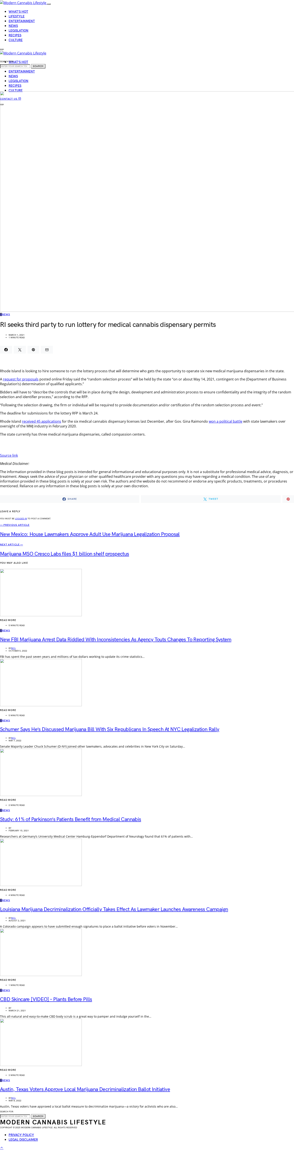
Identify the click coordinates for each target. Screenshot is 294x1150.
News (13, 26)
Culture (16, 40)
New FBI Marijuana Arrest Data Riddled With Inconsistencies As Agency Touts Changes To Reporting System (115, 639)
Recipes (15, 35)
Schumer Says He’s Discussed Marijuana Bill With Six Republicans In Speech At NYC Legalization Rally (109, 729)
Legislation (18, 31)
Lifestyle (17, 16)
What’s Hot (18, 12)
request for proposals (21, 379)
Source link (9, 455)
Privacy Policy (21, 1135)
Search (38, 66)
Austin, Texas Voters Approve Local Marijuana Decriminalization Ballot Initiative (85, 1089)
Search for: (7, 61)
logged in (21, 518)
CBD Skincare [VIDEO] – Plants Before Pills (46, 999)
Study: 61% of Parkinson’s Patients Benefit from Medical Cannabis (70, 819)
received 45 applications (41, 421)
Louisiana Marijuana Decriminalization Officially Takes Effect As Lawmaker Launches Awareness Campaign (114, 909)
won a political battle (225, 421)
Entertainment (22, 21)
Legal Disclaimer (23, 1140)
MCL (13, 648)
